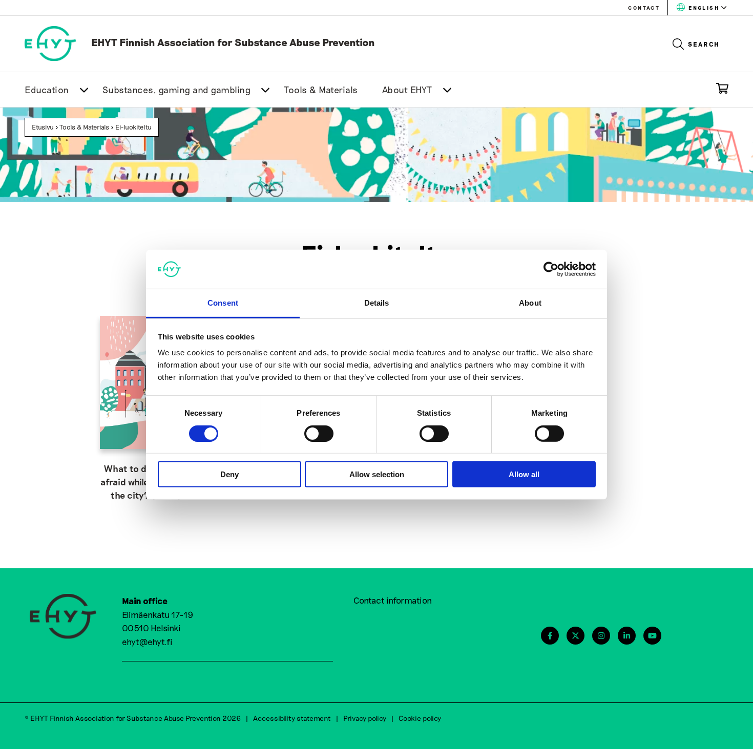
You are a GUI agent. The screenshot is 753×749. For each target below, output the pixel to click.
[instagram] (601, 635)
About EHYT (407, 89)
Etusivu (43, 127)
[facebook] (550, 635)
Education (47, 89)
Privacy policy (364, 718)
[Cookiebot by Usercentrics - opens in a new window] (551, 269)
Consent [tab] (222, 302)
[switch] (318, 433)
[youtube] (652, 635)
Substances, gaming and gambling (176, 89)
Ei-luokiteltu (133, 127)
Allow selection (376, 474)
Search (704, 44)
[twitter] (575, 635)
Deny (229, 474)
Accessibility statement (292, 718)
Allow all (524, 474)
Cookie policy (420, 718)
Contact (644, 8)
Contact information (392, 600)
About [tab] (530, 302)
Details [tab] (376, 302)
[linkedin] (626, 635)
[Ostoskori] (722, 90)
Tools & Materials (321, 89)
